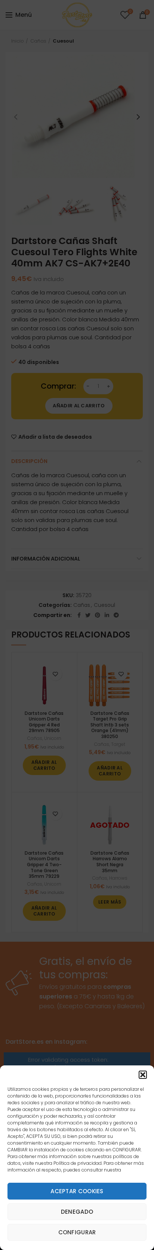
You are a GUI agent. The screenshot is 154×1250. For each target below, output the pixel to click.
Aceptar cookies (77, 1191)
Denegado (77, 1212)
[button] (143, 1074)
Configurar (77, 1232)
